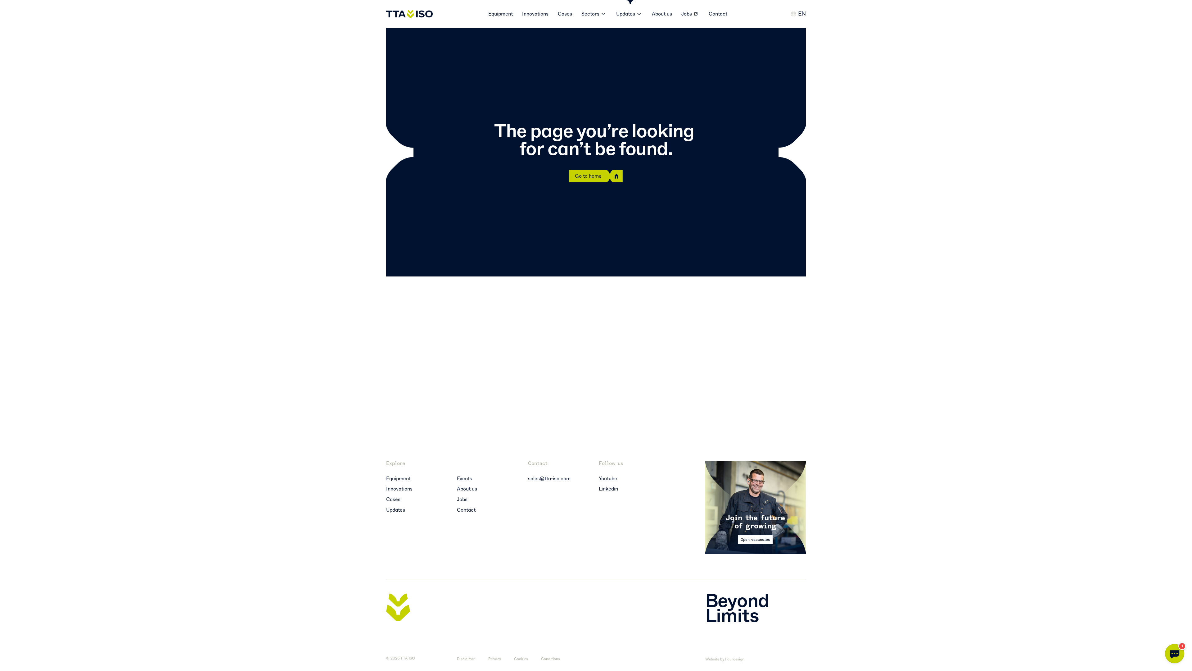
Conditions (550, 659)
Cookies (521, 659)
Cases (565, 14)
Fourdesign (734, 659)
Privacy (494, 659)
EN (802, 13)
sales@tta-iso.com (549, 479)
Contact (718, 14)
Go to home (588, 176)
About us (662, 14)
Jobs (686, 14)
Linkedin (608, 489)
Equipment (500, 14)
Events (464, 479)
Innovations (535, 14)
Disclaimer (466, 659)
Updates (395, 510)
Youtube (608, 479)
